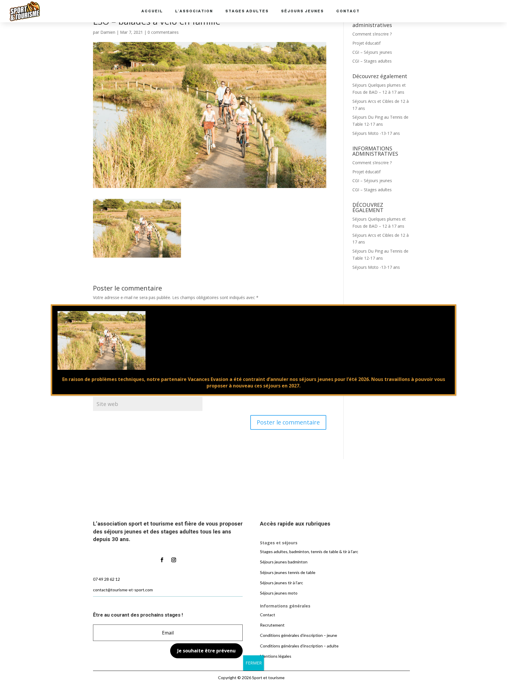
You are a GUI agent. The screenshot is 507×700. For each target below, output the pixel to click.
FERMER (254, 663)
